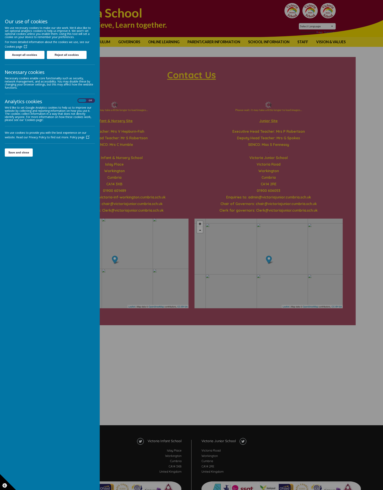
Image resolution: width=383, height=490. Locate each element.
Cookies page (13, 46)
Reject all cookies (67, 54)
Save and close (18, 152)
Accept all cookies (24, 54)
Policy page (77, 137)
